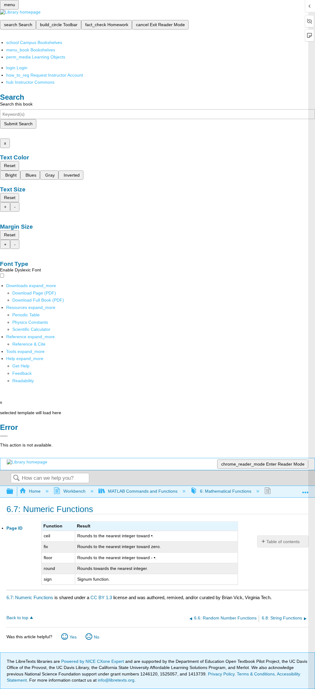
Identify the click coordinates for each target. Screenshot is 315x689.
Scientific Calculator (31, 329)
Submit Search (18, 123)
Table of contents (283, 541)
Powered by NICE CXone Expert (93, 661)
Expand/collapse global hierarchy (13, 491)
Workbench (74, 491)
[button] (22, 373)
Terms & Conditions (256, 673)
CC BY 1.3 (101, 597)
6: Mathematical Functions (226, 491)
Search (16, 478)
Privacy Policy (221, 673)
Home (35, 491)
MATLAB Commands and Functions (143, 491)
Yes (73, 637)
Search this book (16, 104)
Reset (9, 165)
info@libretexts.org (115, 680)
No (96, 637)
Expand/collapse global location (305, 490)
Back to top (17, 617)
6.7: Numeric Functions (29, 597)
